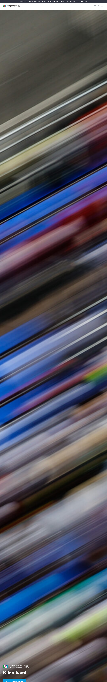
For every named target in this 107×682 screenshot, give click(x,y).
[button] (102, 6)
